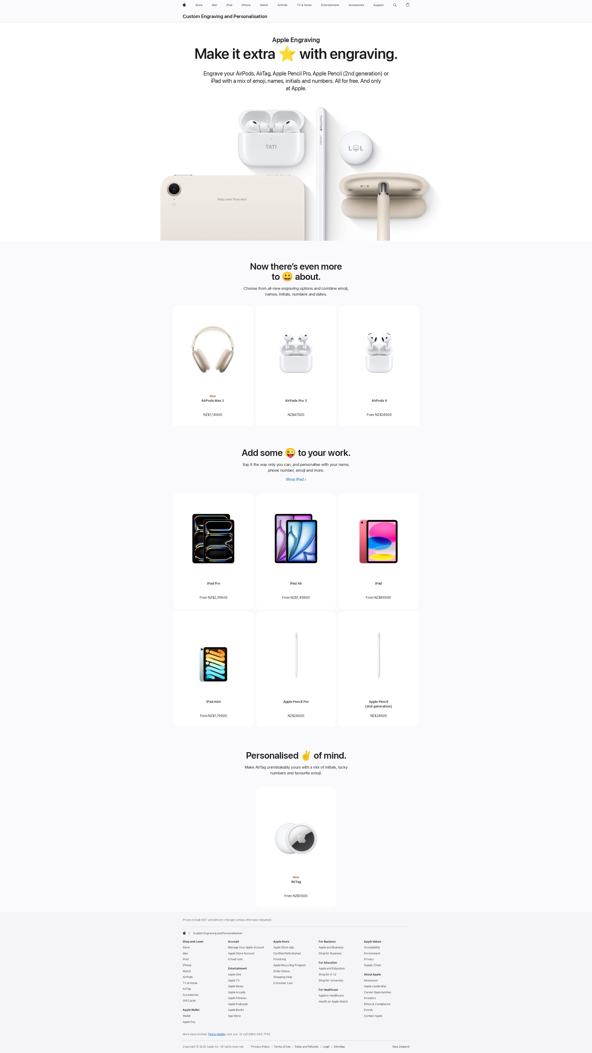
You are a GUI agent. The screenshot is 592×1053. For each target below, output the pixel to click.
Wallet (187, 1016)
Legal (326, 1046)
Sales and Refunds (306, 1046)
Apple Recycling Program (289, 965)
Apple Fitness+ (237, 998)
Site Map (339, 1046)
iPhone (187, 965)
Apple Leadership (375, 986)
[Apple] (184, 933)
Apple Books (236, 1010)
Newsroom (371, 980)
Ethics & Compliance (377, 1004)
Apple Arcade (236, 992)
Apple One (234, 974)
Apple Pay (189, 1022)
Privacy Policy (260, 1046)
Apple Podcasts (238, 1004)
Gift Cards (189, 1000)
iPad (378, 583)
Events (368, 1010)
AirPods (188, 977)
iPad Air (296, 583)
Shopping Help (282, 977)
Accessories (190, 995)
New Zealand (400, 1046)
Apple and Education (332, 968)
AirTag (296, 882)
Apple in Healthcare (331, 995)
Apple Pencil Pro (296, 702)
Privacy (369, 959)
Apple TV (234, 980)
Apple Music (236, 986)
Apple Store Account (241, 953)
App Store (234, 1016)
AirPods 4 (379, 400)
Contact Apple (373, 1016)
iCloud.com (235, 959)
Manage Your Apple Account (246, 947)
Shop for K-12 (327, 974)
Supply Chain (372, 965)
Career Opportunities (377, 992)
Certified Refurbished (286, 953)
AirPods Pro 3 (296, 400)
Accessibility (372, 947)
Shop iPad (295, 479)
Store (186, 947)
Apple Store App (283, 947)
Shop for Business (330, 953)
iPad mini (213, 702)
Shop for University (331, 980)
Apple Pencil (378, 704)
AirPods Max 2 (212, 400)
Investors (370, 998)
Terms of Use (282, 1046)
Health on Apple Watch (333, 1001)
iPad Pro (213, 583)
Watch (187, 971)
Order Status (281, 971)
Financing (279, 959)
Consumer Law (283, 983)
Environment (372, 953)
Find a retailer (217, 1034)
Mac (185, 953)
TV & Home (190, 983)
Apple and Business (331, 947)
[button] (394, 5)
